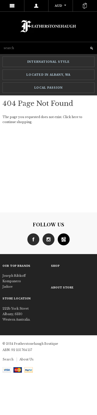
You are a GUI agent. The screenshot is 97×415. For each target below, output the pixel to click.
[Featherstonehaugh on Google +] (62, 239)
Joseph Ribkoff (14, 275)
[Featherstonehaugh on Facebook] (33, 239)
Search (7, 359)
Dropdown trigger (36, 5)
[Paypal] (28, 369)
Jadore (7, 286)
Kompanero (11, 281)
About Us (26, 359)
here (75, 117)
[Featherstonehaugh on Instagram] (47, 239)
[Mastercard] (17, 369)
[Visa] (6, 369)
